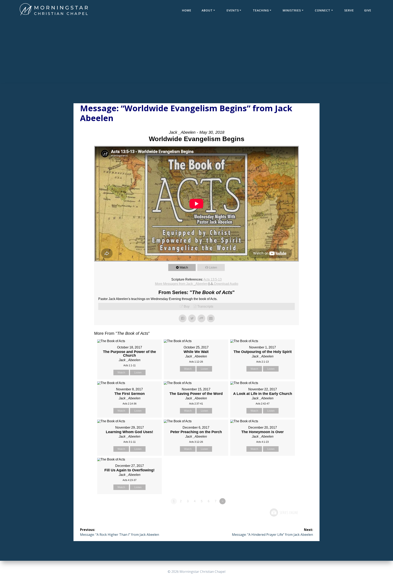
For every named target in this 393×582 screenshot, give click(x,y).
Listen (213, 267)
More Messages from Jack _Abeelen (181, 283)
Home (186, 10)
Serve (349, 10)
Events (233, 10)
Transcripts (205, 306)
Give (367, 10)
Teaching (261, 10)
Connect (322, 10)
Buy (187, 306)
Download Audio (226, 283)
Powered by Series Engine (284, 512)
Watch (184, 267)
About (207, 10)
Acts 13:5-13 (212, 279)
